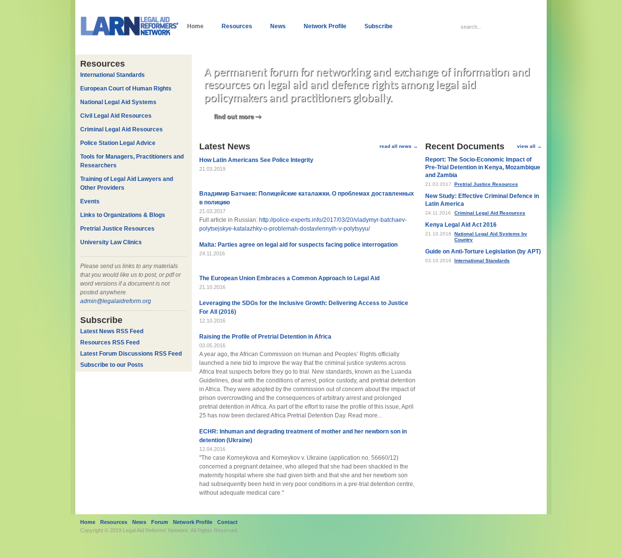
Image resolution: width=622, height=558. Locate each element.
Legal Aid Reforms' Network (155, 530)
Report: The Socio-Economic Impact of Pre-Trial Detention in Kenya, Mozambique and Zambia (482, 167)
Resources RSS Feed (109, 342)
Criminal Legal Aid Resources (489, 213)
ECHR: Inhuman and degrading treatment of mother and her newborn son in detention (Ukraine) (303, 436)
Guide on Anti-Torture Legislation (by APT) (483, 251)
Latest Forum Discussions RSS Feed (131, 353)
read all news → (399, 146)
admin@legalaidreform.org (115, 301)
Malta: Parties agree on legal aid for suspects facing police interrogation (298, 244)
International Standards (482, 260)
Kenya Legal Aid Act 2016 (461, 224)
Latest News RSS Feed (111, 331)
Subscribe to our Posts (111, 364)
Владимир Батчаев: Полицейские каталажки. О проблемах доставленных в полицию (306, 198)
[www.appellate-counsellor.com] (533, 526)
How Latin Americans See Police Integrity (256, 160)
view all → (529, 146)
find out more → (237, 117)
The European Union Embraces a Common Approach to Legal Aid (289, 278)
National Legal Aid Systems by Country (490, 236)
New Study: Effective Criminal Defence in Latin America (482, 200)
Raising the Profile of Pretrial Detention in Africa (265, 336)
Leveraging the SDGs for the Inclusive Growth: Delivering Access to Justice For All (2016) (303, 307)
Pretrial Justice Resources (486, 184)
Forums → (455, 337)
